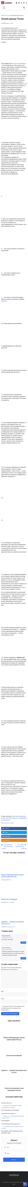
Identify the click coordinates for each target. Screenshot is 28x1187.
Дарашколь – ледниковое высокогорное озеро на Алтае (14, 1071)
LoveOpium (7, 2)
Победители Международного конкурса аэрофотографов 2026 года (14, 1038)
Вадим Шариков (6, 935)
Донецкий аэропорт (19, 816)
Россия (7, 15)
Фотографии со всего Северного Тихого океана (13, 1127)
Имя (2, 991)
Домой (3, 15)
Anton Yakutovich (6, 947)
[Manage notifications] (24, 1183)
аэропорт (6, 823)
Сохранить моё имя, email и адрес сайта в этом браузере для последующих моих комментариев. (12, 1008)
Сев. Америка (11, 902)
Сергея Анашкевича (19, 63)
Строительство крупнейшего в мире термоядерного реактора (14, 1089)
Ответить (23, 942)
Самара (12, 823)
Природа (10, 926)
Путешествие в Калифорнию (14, 1055)
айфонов (4, 301)
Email (3, 998)
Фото (10, 879)
